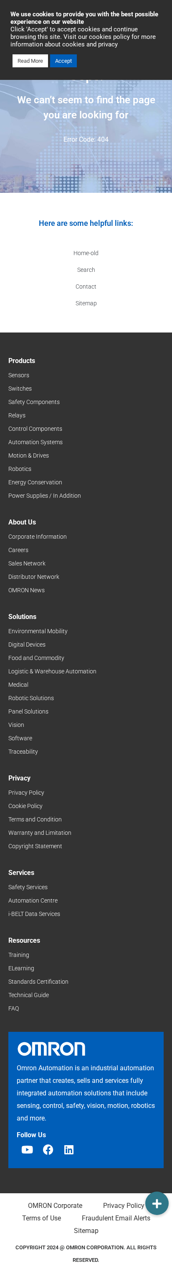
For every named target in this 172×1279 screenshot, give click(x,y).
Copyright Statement (35, 846)
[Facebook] (48, 1149)
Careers (18, 550)
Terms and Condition (35, 819)
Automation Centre (33, 900)
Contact (86, 286)
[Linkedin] (68, 1149)
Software (20, 738)
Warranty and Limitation (39, 832)
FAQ (13, 1008)
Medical (18, 684)
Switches (20, 388)
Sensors (18, 375)
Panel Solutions (28, 711)
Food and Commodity (36, 658)
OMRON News (26, 590)
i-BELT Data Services (34, 914)
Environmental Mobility (38, 631)
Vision (16, 724)
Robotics (19, 469)
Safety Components (34, 402)
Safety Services (28, 887)
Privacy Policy (26, 792)
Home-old (86, 253)
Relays (16, 415)
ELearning (21, 968)
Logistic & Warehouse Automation (52, 671)
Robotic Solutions (31, 698)
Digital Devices (27, 644)
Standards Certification (38, 981)
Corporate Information (37, 536)
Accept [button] (63, 61)
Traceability (23, 751)
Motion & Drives (28, 455)
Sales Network (27, 563)
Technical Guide (28, 995)
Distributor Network (33, 576)
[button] (157, 1203)
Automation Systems (35, 442)
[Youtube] (27, 1149)
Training (18, 955)
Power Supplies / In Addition (44, 495)
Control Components (35, 428)
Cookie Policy (25, 806)
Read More (30, 61)
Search (86, 269)
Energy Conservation (35, 482)
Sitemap (86, 303)
